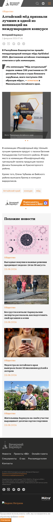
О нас (22, 458)
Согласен (5, 520)
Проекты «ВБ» (21, 453)
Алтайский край (11, 190)
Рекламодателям (37, 458)
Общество (9, 257)
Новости (6, 453)
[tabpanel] (26, 115)
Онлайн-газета (40, 453)
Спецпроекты (9, 458)
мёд (38, 190)
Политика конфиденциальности (13, 475)
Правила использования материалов (14, 474)
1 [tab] (25, 140)
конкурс (28, 190)
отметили (32, 80)
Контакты (7, 463)
